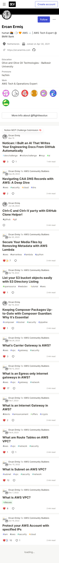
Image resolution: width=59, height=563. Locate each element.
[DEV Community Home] (12, 4)
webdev (23, 286)
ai (48, 155)
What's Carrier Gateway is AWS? (26, 345)
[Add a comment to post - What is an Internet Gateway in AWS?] (13, 420)
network (34, 382)
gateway (23, 350)
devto (6, 414)
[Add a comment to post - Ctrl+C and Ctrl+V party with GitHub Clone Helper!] (4, 225)
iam (5, 534)
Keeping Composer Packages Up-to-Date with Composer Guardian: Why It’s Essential (27, 313)
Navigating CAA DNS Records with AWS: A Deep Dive (27, 180)
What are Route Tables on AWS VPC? (25, 439)
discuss (7, 502)
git (15, 219)
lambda (28, 254)
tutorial (34, 286)
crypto (44, 414)
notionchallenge (28, 155)
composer (8, 322)
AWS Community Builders (36, 171)
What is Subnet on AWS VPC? (24, 469)
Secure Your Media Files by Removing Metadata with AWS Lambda (24, 245)
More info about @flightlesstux (30, 115)
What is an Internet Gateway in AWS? (25, 407)
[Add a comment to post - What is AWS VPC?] (13, 508)
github (7, 219)
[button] (5, 93)
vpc (13, 350)
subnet (7, 474)
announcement (20, 414)
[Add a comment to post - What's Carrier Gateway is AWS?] (13, 356)
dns (33, 187)
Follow (44, 19)
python (39, 254)
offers (34, 414)
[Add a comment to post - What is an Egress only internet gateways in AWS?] (14, 388)
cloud (25, 187)
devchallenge (10, 155)
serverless (16, 254)
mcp (42, 155)
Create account (46, 4)
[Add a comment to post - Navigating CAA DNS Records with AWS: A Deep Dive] (13, 193)
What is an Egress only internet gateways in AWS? (25, 375)
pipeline (43, 322)
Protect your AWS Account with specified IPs (25, 527)
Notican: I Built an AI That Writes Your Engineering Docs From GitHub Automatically (28, 146)
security (15, 187)
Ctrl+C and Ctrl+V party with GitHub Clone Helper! (29, 212)
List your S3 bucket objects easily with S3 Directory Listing (27, 279)
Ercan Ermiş (14, 135)
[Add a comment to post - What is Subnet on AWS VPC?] (14, 480)
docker (20, 322)
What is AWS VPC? (16, 497)
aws (5, 187)
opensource (9, 286)
